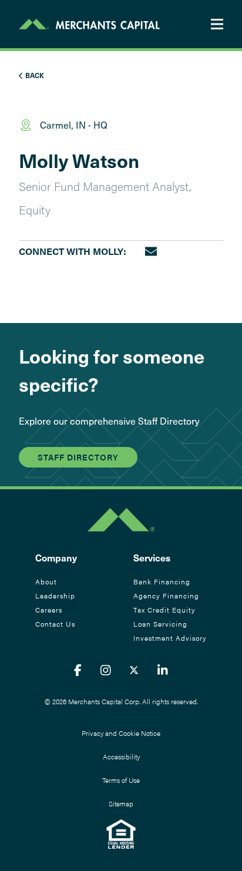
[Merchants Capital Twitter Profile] (134, 670)
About (46, 581)
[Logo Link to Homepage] (89, 24)
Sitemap (121, 803)
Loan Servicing (160, 623)
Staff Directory (78, 457)
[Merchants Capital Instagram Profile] (105, 670)
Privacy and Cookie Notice (121, 733)
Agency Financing (166, 595)
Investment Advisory (170, 638)
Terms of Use (121, 780)
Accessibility (121, 756)
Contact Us (55, 623)
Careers (48, 609)
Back (33, 75)
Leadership (55, 595)
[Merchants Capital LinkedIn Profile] (162, 670)
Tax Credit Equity (164, 609)
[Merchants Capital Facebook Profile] (78, 670)
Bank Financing (161, 581)
